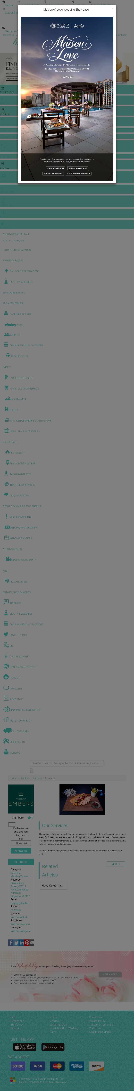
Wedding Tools (29, 5)
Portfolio (105, 9)
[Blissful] (24, 1047)
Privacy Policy (97, 1020)
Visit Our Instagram (21, 931)
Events (54, 1017)
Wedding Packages (96, 24)
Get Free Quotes (56, 5)
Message (22, 850)
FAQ (13, 1017)
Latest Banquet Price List (21, 12)
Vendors (78, 5)
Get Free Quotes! (78, 35)
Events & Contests (103, 5)
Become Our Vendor (18, 31)
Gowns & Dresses (81, 9)
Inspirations (99, 16)
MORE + (116, 864)
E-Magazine (69, 24)
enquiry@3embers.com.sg (24, 903)
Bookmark (21, 843)
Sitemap (15, 1028)
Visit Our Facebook (20, 924)
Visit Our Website (19, 917)
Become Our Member (76, 31)
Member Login (106, 31)
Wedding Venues (19, 876)
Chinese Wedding (73, 16)
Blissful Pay (17, 1024)
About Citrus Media (100, 1032)
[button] (3, 68)
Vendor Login (47, 31)
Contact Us (95, 1017)
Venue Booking (54, 9)
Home (9, 5)
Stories (49, 16)
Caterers (37, 778)
